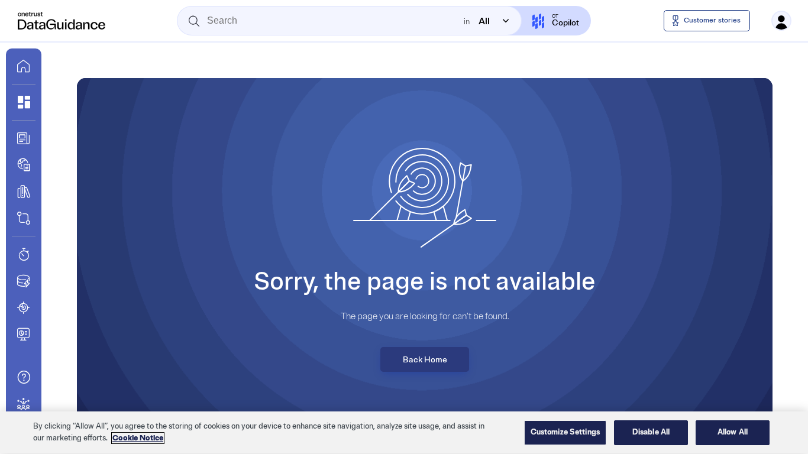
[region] (404, 432)
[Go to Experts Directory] (23, 404)
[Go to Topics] (23, 191)
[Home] (62, 21)
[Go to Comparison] (23, 218)
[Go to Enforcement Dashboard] (23, 334)
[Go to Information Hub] (23, 138)
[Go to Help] (23, 377)
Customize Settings (565, 432)
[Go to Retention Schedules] (23, 254)
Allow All (732, 432)
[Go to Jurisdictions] (23, 165)
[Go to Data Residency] (23, 281)
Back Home (425, 360)
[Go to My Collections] (23, 102)
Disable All (651, 432)
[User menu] (781, 21)
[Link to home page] (23, 66)
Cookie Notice (137, 438)
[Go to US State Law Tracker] (23, 307)
